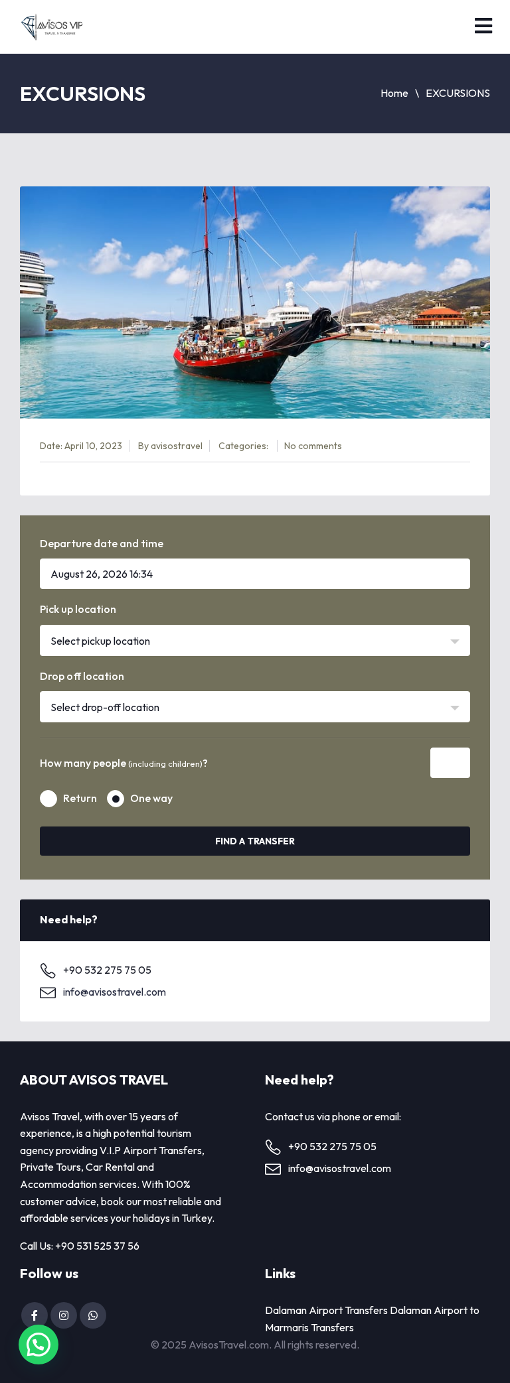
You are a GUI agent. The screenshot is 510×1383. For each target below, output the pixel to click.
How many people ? (124, 762)
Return (80, 798)
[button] (38, 1344)
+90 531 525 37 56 (97, 1245)
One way (151, 798)
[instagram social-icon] (63, 1315)
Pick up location (78, 609)
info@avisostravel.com (114, 991)
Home (394, 92)
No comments (313, 446)
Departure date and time (101, 543)
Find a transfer (255, 841)
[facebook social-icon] (34, 1315)
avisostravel (177, 446)
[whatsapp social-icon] (93, 1315)
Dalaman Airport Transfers (326, 1310)
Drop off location (82, 676)
